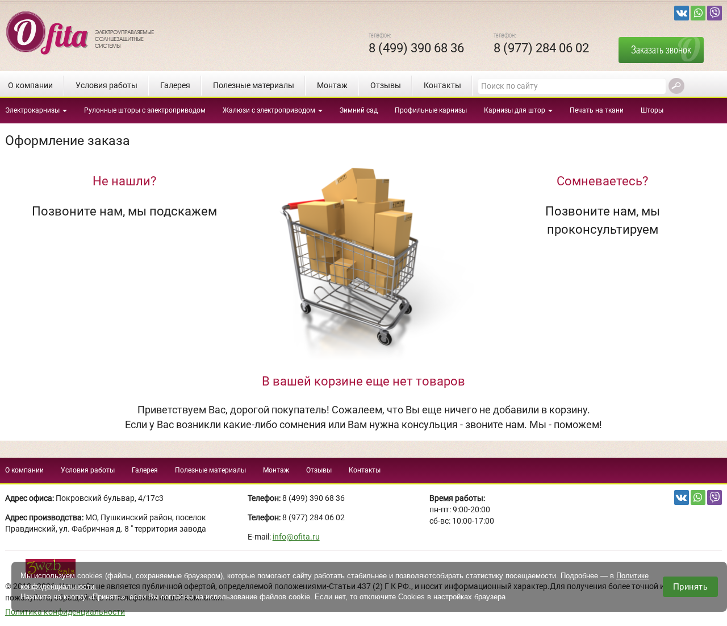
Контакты (442, 85)
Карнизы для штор (515, 110)
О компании (30, 85)
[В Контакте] (681, 13)
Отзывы (385, 85)
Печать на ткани (597, 110)
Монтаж (332, 85)
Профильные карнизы (431, 110)
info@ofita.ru (296, 536)
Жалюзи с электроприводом (270, 110)
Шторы (652, 110)
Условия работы (106, 85)
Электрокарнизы (33, 110)
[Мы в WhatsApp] (698, 13)
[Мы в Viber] (714, 13)
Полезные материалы (253, 85)
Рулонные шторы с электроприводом (145, 110)
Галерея (175, 85)
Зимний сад (359, 110)
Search (676, 86)
